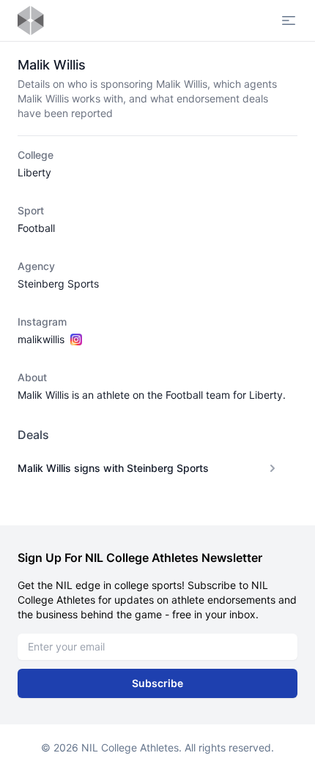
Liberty (34, 172)
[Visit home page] (31, 20)
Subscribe (157, 683)
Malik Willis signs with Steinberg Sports (113, 468)
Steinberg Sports (58, 283)
